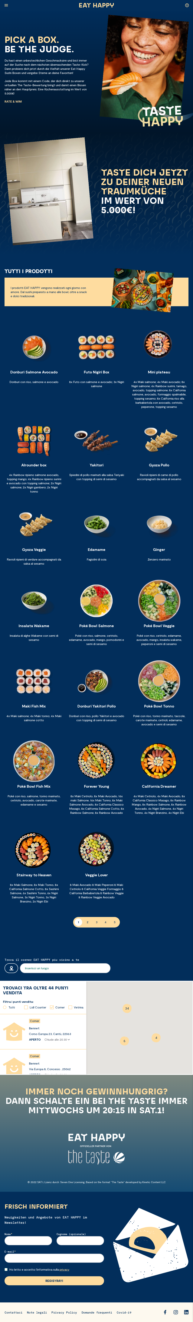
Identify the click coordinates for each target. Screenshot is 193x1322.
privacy (64, 1269)
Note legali (37, 1312)
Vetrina (78, 1007)
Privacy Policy (64, 1312)
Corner (60, 1007)
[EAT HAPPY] (96, 5)
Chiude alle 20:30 (56, 1039)
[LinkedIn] (186, 1312)
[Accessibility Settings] (187, 5)
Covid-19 (124, 1312)
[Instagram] (175, 1312)
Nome (8, 1234)
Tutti (11, 1007)
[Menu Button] (6, 5)
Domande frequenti (97, 1312)
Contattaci (13, 1312)
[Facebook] (165, 1312)
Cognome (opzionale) (71, 1234)
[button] (127, 1008)
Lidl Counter (38, 1007)
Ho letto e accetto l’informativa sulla (39, 1269)
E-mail (9, 1251)
